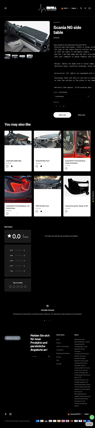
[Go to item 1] (7, 56)
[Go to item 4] (30, 57)
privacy (58, 357)
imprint (58, 343)
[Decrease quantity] (56, 106)
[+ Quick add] (28, 142)
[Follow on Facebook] (5, 414)
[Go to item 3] (22, 57)
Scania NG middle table (13, 161)
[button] (17, 250)
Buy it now (81, 115)
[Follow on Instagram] (10, 414)
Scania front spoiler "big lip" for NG (76, 206)
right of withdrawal (62, 346)
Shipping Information (63, 353)
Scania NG (56, 22)
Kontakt (59, 364)
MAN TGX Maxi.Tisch (42, 206)
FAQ (57, 360)
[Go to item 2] (15, 57)
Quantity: (56, 102)
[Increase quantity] (64, 106)
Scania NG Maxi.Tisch (43, 161)
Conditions (59, 350)
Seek (58, 339)
